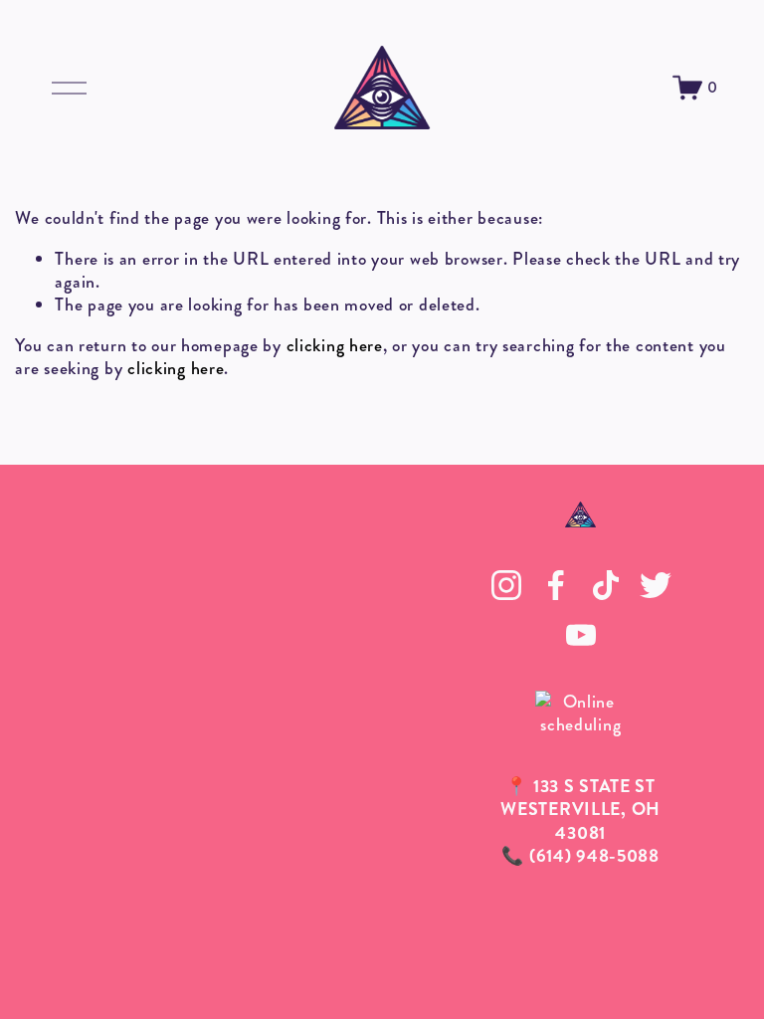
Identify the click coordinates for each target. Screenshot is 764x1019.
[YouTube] (581, 635)
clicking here (334, 345)
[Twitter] (655, 585)
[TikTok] (606, 585)
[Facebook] (556, 585)
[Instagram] (506, 585)
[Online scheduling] (581, 724)
